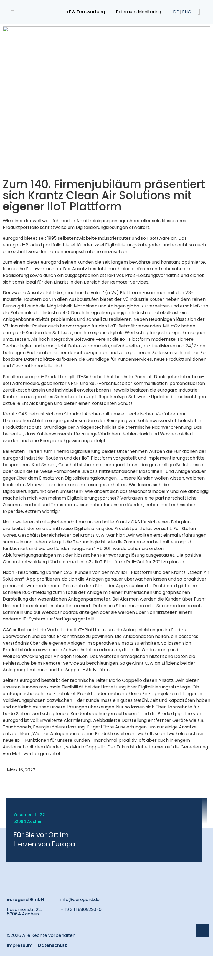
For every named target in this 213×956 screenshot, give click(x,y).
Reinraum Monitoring (138, 12)
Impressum (19, 945)
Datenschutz (52, 945)
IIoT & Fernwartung (84, 12)
